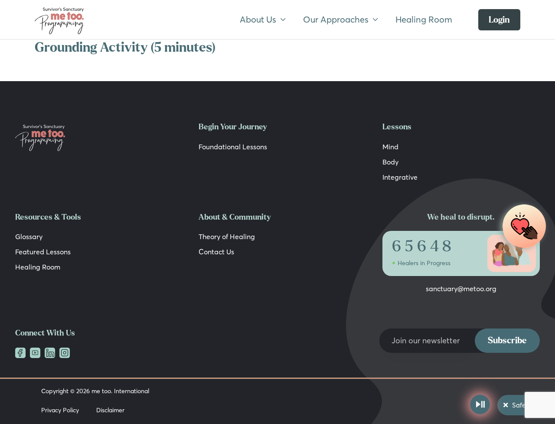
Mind (390, 146)
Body (390, 162)
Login (499, 19)
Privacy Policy (60, 410)
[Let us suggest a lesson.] (522, 227)
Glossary (28, 236)
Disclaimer (110, 410)
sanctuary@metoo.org (461, 288)
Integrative (400, 177)
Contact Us (216, 251)
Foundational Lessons (233, 146)
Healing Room (423, 19)
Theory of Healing (227, 236)
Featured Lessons (43, 251)
